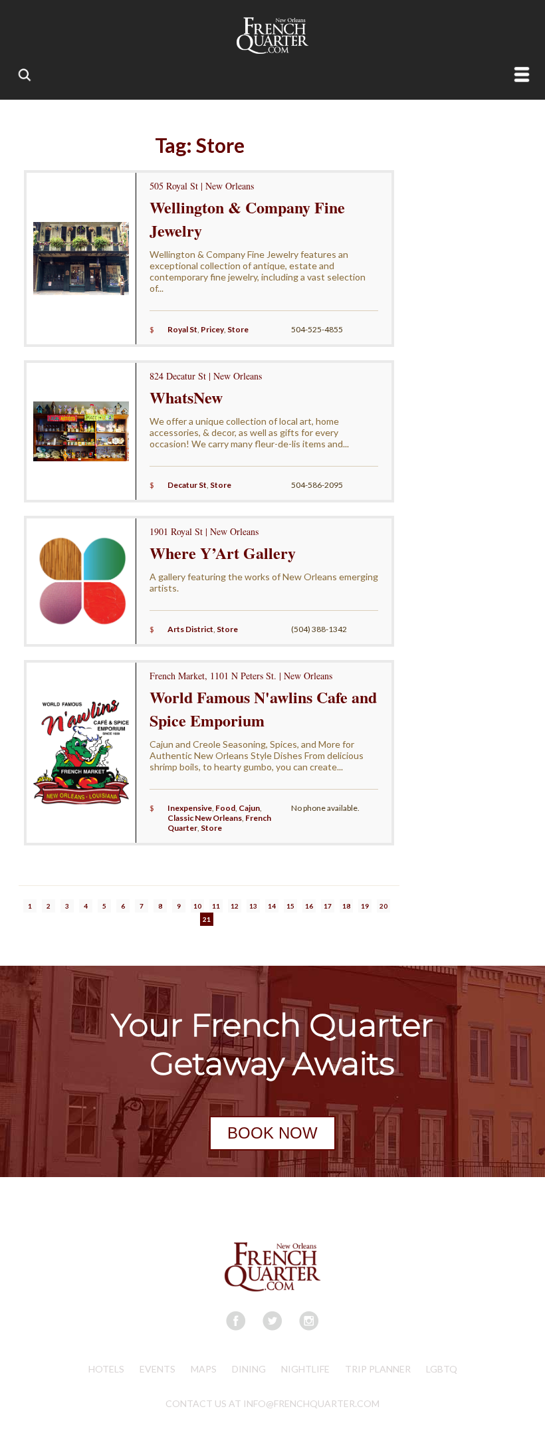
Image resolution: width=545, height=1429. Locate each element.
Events (157, 1368)
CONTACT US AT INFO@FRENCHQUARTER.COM (272, 1403)
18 (346, 906)
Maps (204, 1368)
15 (290, 906)
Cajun (249, 808)
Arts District (190, 629)
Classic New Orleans (204, 818)
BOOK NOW (272, 1133)
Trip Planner (378, 1368)
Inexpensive (189, 808)
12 (235, 906)
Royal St (182, 329)
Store (238, 329)
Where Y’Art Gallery (223, 552)
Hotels (106, 1368)
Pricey (212, 329)
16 (309, 906)
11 (216, 906)
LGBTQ (441, 1368)
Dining (249, 1368)
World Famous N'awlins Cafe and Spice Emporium (263, 708)
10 (197, 906)
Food (225, 808)
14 (272, 906)
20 (383, 906)
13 (253, 906)
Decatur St (187, 485)
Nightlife (305, 1368)
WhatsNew (186, 397)
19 (365, 906)
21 (207, 919)
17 (328, 906)
